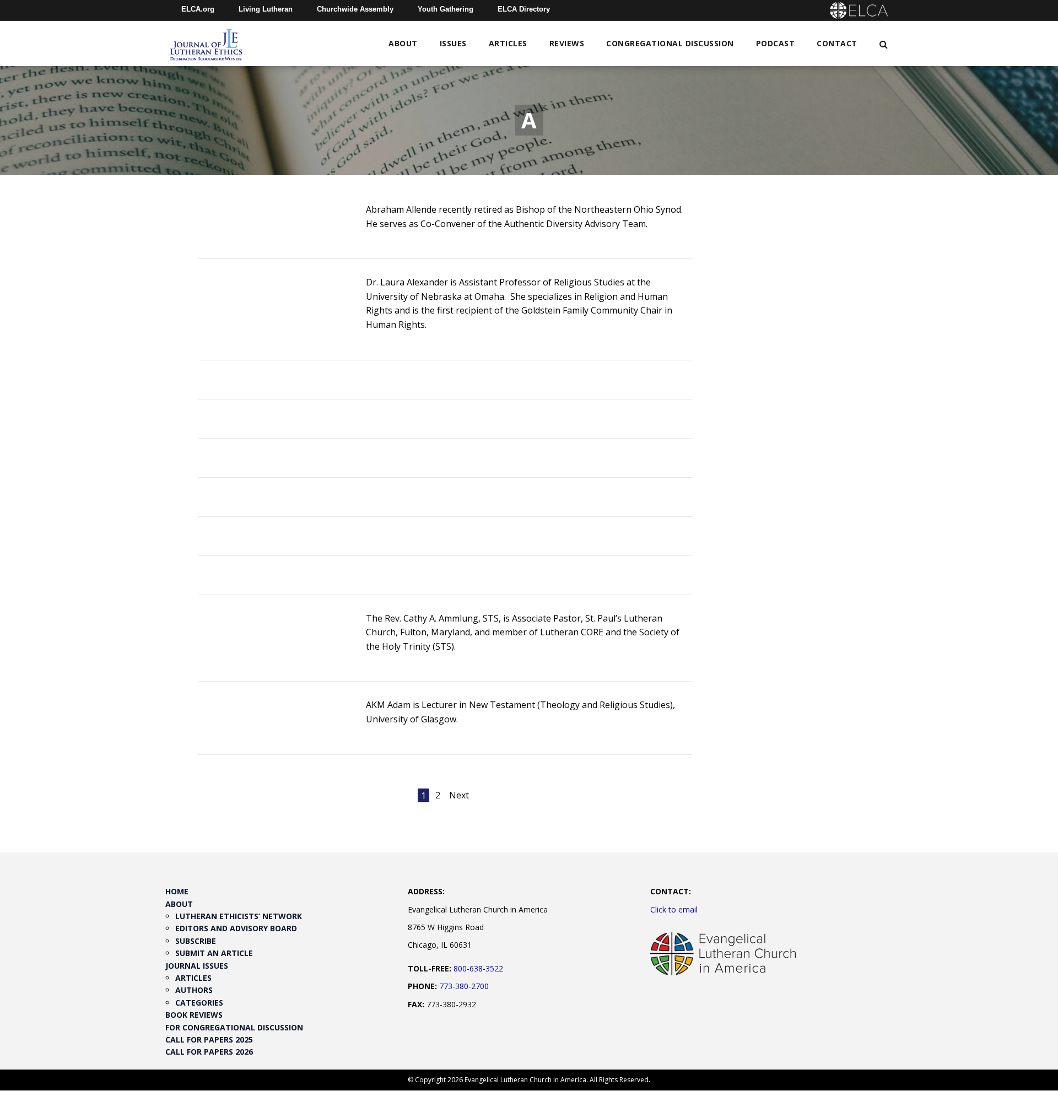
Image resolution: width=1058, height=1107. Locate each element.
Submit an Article (214, 953)
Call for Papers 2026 (209, 1051)
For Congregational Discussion (234, 1027)
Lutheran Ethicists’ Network (238, 916)
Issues (453, 43)
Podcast (775, 43)
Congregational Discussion (670, 43)
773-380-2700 (464, 986)
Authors (194, 990)
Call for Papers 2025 (209, 1039)
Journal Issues (196, 965)
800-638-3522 (478, 968)
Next (459, 795)
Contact (837, 43)
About (403, 43)
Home (176, 891)
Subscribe (195, 941)
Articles (508, 43)
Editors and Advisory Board (236, 928)
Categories (199, 1002)
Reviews (567, 43)
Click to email (674, 909)
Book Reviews (194, 1014)
